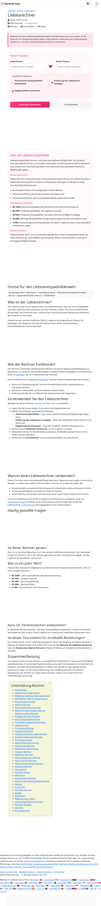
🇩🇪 (88, 4)
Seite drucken (16, 23)
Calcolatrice (49, 879)
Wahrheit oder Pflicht (25, 799)
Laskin (97, 885)
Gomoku (19, 807)
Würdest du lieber (23, 804)
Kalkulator (26, 885)
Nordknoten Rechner (25, 746)
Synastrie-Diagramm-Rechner (28, 737)
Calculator (4, 882)
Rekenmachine (25, 888)
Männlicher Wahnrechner (27, 748)
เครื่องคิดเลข (55, 888)
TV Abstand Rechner (24, 728)
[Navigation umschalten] (96, 3)
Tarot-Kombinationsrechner (28, 707)
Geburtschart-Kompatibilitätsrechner (32, 781)
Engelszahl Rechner (24, 731)
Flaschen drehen (22, 772)
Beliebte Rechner (27, 872)
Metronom (20, 775)
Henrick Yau (21, 20)
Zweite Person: (63, 61)
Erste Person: (16, 61)
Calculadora (65, 879)
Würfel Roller (21, 690)
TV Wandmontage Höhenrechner (30, 722)
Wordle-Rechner (22, 810)
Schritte (38, 403)
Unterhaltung (30, 10)
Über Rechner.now (8, 872)
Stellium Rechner (23, 704)
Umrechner (59, 872)
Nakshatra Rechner (24, 754)
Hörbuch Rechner (23, 751)
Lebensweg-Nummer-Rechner (29, 801)
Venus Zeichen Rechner (26, 760)
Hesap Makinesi (9, 885)
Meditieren (20, 796)
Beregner (34, 879)
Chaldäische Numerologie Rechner (31, 734)
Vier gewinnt (21, 769)
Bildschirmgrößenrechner (27, 743)
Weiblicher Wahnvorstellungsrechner (32, 696)
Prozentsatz (19, 374)
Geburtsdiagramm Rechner (28, 757)
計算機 (69, 888)
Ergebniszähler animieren (27, 90)
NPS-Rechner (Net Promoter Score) (31, 698)
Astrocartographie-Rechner (28, 719)
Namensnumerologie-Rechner (29, 763)
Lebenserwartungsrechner (27, 693)
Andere (20, 10)
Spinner (18, 784)
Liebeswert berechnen (30, 104)
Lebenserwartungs (16, 502)
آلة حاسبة (40, 888)
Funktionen (43, 379)
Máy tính (9, 888)
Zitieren (13, 26)
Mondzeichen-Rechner (25, 778)
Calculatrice (92, 882)
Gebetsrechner (22, 725)
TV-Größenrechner (23, 740)
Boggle (18, 793)
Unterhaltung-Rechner (34, 861)
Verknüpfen (28, 26)
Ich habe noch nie (23, 790)
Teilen (43, 26)
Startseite (12, 10)
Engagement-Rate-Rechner (27, 716)
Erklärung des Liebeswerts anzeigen (67, 82)
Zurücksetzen (71, 104)
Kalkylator (84, 885)
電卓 (92, 888)
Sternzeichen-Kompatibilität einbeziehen (28, 82)
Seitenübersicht (44, 872)
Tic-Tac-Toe (20, 787)
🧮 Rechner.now (10, 3)
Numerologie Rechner (25, 701)
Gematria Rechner (23, 766)
